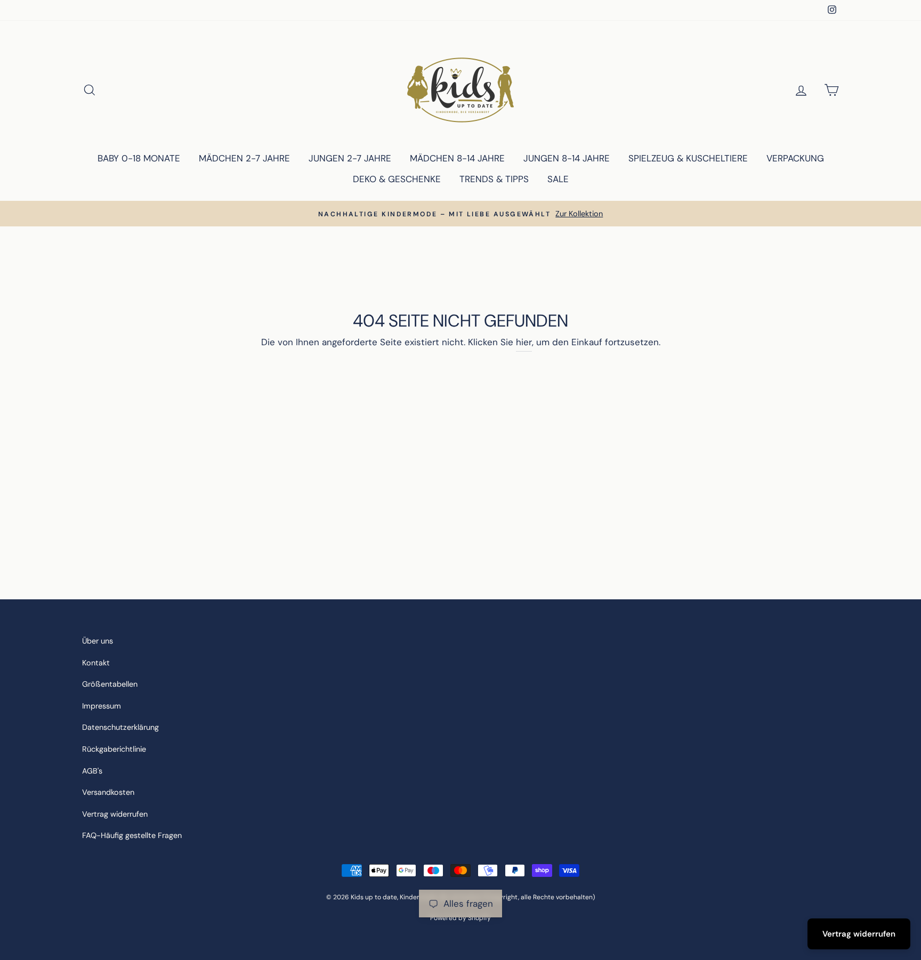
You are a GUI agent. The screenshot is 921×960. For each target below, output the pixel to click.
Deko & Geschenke (397, 179)
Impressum (101, 706)
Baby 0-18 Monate (139, 158)
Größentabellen (110, 684)
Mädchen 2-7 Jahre (244, 158)
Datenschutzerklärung (120, 727)
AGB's (92, 771)
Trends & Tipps (494, 179)
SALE (558, 179)
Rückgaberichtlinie (114, 749)
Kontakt (96, 663)
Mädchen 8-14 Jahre (457, 158)
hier (524, 342)
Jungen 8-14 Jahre (566, 158)
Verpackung (795, 158)
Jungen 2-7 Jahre (350, 158)
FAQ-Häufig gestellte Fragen (132, 835)
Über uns (97, 641)
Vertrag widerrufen (115, 814)
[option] (460, 214)
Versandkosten (108, 792)
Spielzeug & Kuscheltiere (688, 158)
